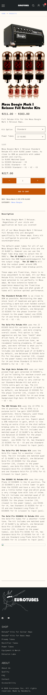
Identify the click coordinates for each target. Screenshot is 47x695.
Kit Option (7, 129)
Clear (4, 144)
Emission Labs (9, 654)
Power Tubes (8, 136)
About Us (6, 668)
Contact (5, 679)
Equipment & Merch (11, 650)
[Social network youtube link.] (9, 617)
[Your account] (38, 5)
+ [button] (37, 180)
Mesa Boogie (16, 202)
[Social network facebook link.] (2, 617)
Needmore (25, 690)
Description (8, 213)
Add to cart (23, 191)
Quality (5, 671)
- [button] (9, 180)
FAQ (3, 675)
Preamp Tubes (8, 639)
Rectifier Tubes (10, 643)
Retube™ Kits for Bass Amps (16, 635)
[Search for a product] (33, 5)
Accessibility (9, 682)
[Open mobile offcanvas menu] (3, 5)
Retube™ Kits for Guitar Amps (17, 631)
